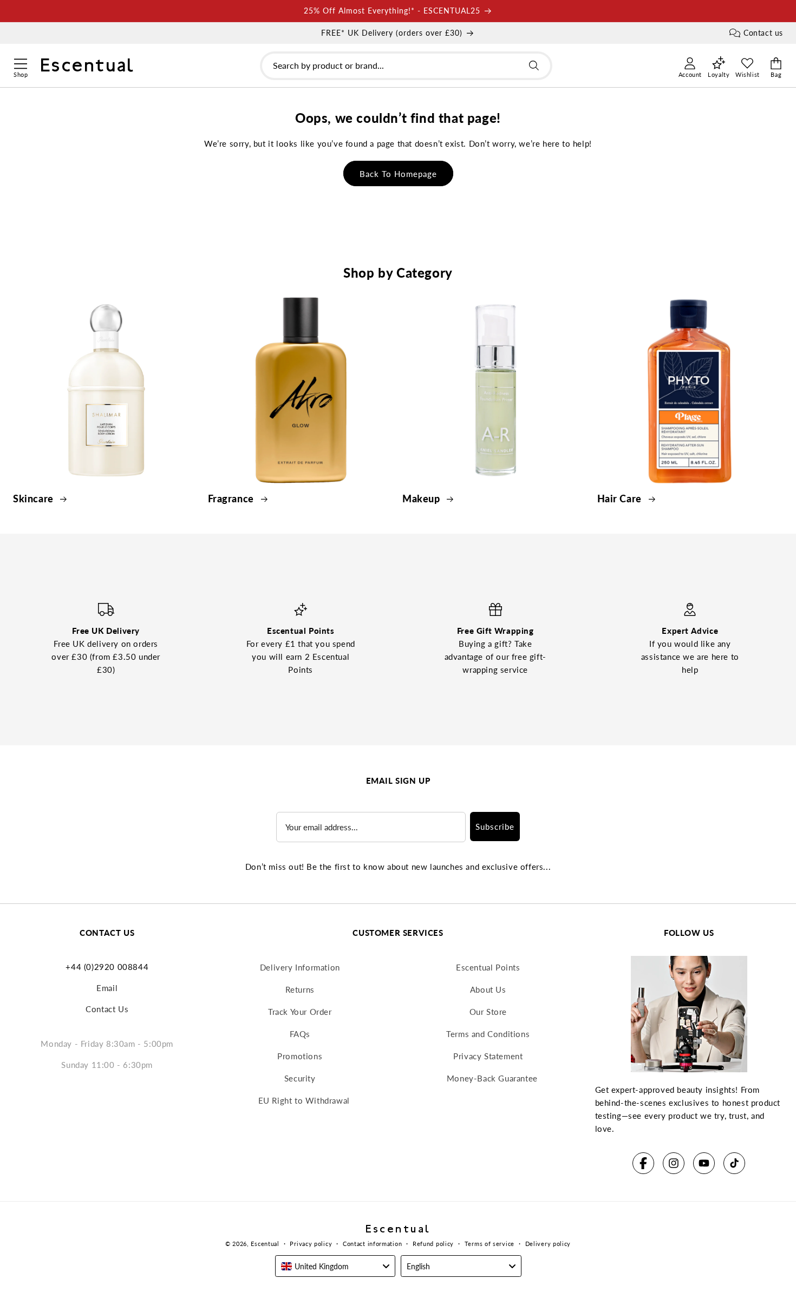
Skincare (34, 498)
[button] (20, 62)
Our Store (488, 1012)
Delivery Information (300, 967)
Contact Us (107, 1009)
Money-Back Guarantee (492, 1078)
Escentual (265, 1243)
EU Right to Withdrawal (304, 1100)
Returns (300, 989)
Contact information (372, 1243)
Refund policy (433, 1243)
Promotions (299, 1056)
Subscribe (494, 826)
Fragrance (232, 498)
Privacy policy (311, 1243)
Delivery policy (548, 1243)
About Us (488, 989)
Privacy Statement (488, 1056)
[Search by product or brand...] (534, 65)
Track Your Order (300, 1012)
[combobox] (406, 66)
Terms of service (489, 1243)
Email (107, 988)
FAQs (300, 1034)
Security (300, 1078)
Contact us (763, 32)
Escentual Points (488, 967)
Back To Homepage (398, 174)
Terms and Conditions (488, 1034)
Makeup (422, 498)
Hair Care (620, 498)
